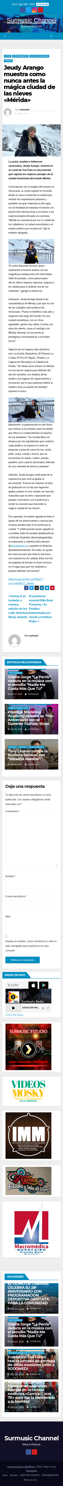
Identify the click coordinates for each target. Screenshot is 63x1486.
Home (5, 1475)
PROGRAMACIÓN (50, 1475)
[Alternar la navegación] (57, 36)
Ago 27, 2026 (17, 1341)
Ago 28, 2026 (17, 1309)
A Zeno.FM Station (15, 1015)
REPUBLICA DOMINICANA (18, 1353)
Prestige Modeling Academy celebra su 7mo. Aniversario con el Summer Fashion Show (31, 718)
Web (7, 916)
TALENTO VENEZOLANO (39, 56)
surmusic (24, 109)
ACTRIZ (7, 56)
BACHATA (12, 747)
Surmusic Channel (31, 20)
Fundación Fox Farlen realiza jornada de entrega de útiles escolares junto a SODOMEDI (31, 1363)
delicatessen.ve (19, 546)
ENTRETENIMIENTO (20, 56)
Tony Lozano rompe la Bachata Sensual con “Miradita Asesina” (28, 755)
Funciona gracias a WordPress (21, 1467)
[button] (51, 36)
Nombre (10, 876)
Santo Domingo (15, 673)
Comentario (12, 811)
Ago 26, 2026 (17, 1374)
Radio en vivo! (30, 1480)
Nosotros (14, 1475)
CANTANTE (22, 747)
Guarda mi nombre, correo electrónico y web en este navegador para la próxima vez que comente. (31, 946)
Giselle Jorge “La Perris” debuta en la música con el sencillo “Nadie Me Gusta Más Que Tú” (30, 683)
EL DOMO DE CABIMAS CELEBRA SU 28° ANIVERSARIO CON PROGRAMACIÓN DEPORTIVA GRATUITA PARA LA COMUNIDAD (28, 1293)
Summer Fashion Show (18, 708)
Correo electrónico (16, 896)
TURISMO (8, 61)
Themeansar (31, 1471)
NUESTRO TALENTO (29, 1475)
